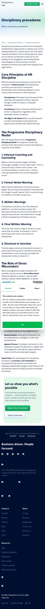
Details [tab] (22, 288)
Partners (25, 518)
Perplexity (31, 436)
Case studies (7, 561)
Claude (22, 436)
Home (3, 42)
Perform (5, 522)
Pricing (25, 513)
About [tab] (37, 288)
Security (5, 603)
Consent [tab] (8, 288)
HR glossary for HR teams (15, 42)
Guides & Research (9, 552)
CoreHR (5, 513)
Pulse (4, 531)
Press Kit (25, 535)
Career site (26, 526)
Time (3, 535)
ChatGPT (13, 436)
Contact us (26, 531)
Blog (3, 548)
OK (22, 325)
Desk (3, 526)
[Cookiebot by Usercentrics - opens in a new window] (32, 282)
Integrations (27, 522)
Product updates (8, 565)
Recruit (4, 518)
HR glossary (6, 557)
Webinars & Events (9, 570)
